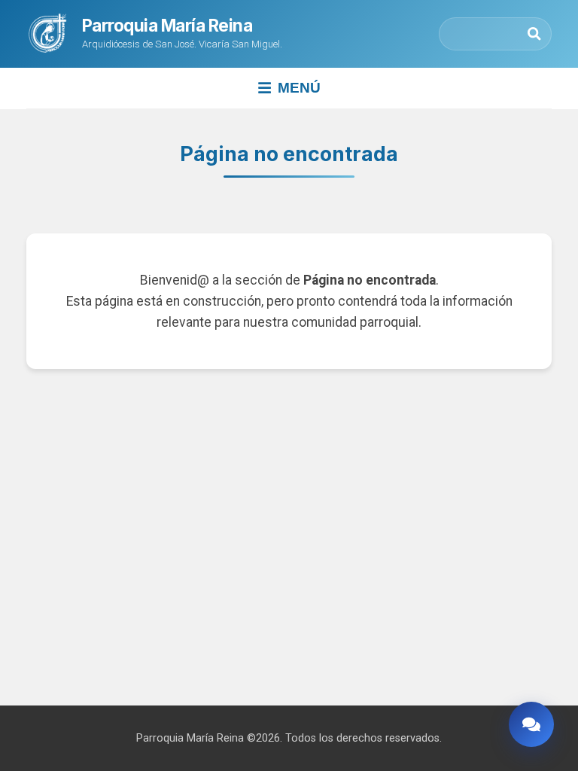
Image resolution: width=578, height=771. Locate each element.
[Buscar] (534, 33)
